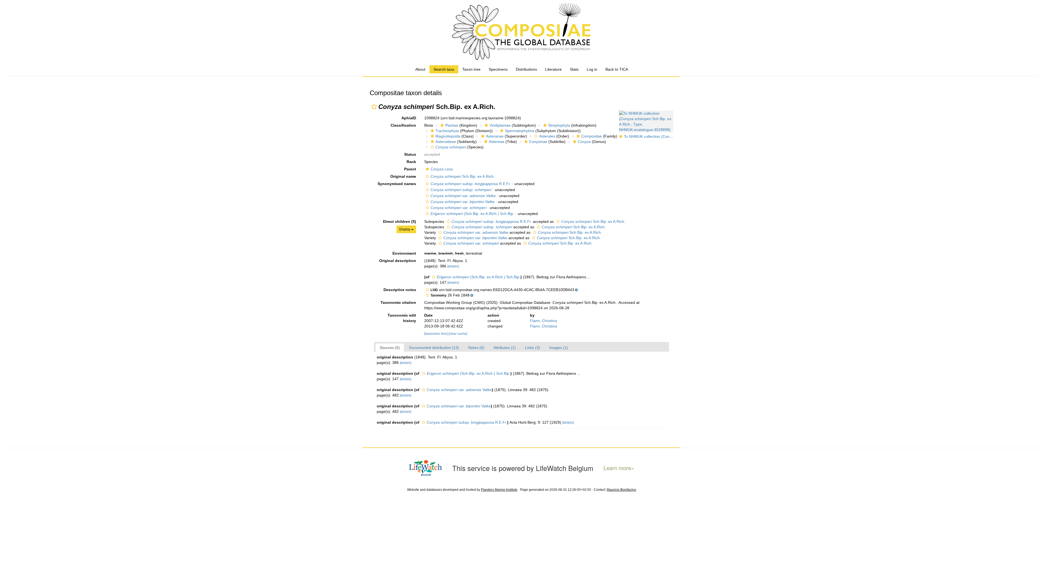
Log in (592, 69)
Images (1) (558, 347)
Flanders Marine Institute (499, 490)
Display (405, 229)
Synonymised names (397, 184)
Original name (403, 176)
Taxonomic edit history (402, 318)
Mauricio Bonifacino (621, 490)
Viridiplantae (500, 125)
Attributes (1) (505, 347)
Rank (411, 162)
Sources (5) (390, 347)
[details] (453, 266)
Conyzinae (538, 141)
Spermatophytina (519, 131)
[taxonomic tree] (436, 334)
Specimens (498, 69)
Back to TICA (616, 69)
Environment (404, 253)
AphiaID (408, 118)
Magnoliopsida (447, 136)
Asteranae (495, 136)
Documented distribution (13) (434, 347)
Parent (410, 169)
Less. (442, 169)
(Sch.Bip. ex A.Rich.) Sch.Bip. (472, 213)
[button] (374, 106)
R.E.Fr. (471, 184)
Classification (403, 125)
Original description (397, 260)
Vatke (463, 195)
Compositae (591, 136)
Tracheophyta (447, 131)
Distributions (526, 69)
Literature (553, 69)
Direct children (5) (399, 221)
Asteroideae (445, 141)
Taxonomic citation (398, 302)
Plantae (451, 125)
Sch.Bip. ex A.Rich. (463, 176)
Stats (574, 69)
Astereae (496, 141)
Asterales (547, 136)
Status (410, 154)
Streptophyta (559, 125)
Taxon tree (471, 69)
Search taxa (443, 69)
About (420, 69)
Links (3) (532, 347)
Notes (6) (476, 347)
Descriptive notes (400, 290)
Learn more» (619, 468)
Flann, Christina (543, 321)
